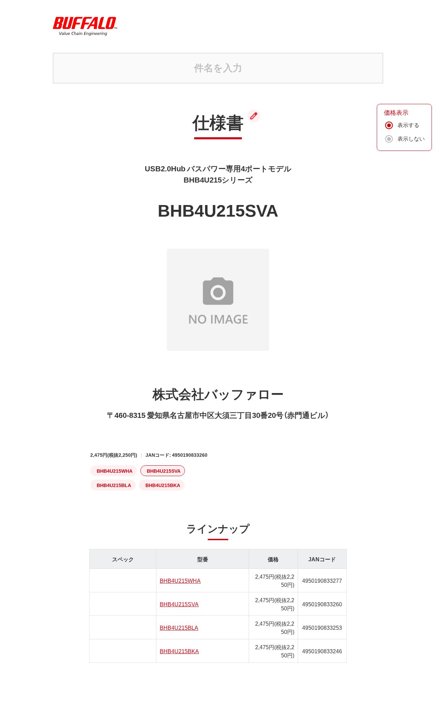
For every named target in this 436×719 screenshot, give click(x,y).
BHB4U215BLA (179, 627)
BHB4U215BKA (179, 651)
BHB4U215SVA (179, 604)
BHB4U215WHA (180, 580)
